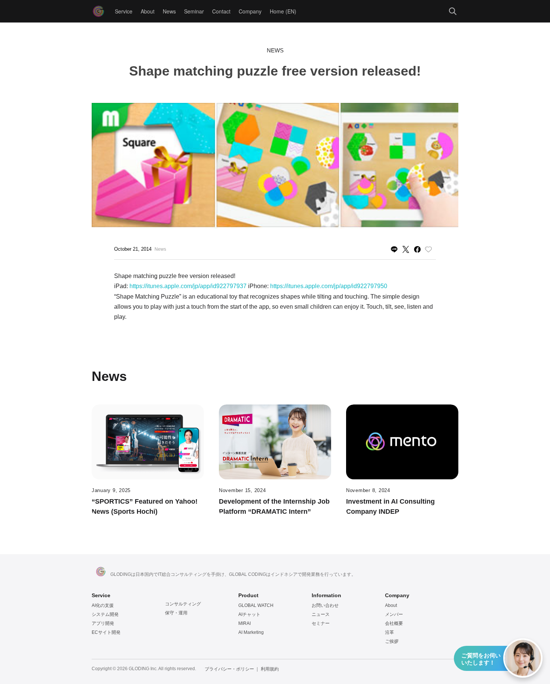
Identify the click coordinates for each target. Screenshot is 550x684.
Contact (221, 11)
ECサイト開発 (106, 632)
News (169, 11)
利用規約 (270, 669)
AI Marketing (251, 632)
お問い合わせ (325, 605)
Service (123, 11)
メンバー (394, 614)
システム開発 (105, 614)
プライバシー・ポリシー (229, 669)
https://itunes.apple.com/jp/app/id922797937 (188, 286)
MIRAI (244, 623)
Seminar (194, 11)
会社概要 (394, 623)
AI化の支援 (103, 605)
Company (250, 11)
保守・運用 (176, 613)
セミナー (321, 623)
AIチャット (249, 614)
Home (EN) (283, 11)
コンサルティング (183, 604)
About (148, 11)
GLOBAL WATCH (256, 605)
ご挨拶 (391, 641)
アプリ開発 (103, 623)
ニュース (321, 614)
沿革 (389, 632)
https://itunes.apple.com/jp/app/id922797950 (328, 286)
